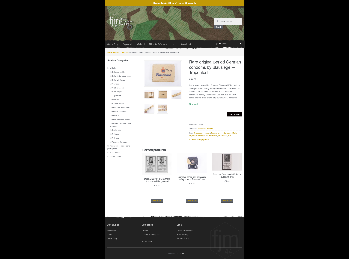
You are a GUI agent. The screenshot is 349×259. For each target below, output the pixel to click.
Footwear (115, 99)
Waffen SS (213, 135)
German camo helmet (201, 133)
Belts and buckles (118, 72)
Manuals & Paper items (121, 107)
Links (174, 44)
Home (109, 52)
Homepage (111, 230)
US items (115, 138)
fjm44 (182, 253)
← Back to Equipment (199, 139)
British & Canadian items (121, 76)
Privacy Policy (182, 234)
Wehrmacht (222, 135)
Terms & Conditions (185, 230)
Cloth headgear (118, 88)
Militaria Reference (158, 44)
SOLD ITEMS (115, 152)
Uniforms (115, 134)
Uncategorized (115, 156)
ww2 (229, 135)
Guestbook (186, 44)
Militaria (116, 52)
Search (218, 27)
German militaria (230, 133)
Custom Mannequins (151, 234)
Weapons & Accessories (121, 142)
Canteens (116, 84)
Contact (110, 234)
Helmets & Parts (118, 103)
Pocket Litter (116, 130)
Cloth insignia (117, 92)
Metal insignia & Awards (121, 119)
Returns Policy (183, 238)
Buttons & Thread (118, 80)
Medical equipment (119, 111)
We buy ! (141, 44)
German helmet (217, 133)
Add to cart (234, 114)
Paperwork (127, 44)
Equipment (125, 52)
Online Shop (112, 44)
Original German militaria (198, 135)
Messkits (115, 115)
